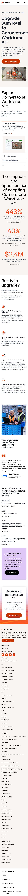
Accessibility (5, 847)
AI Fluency (4, 752)
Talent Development (7, 676)
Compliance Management (9, 748)
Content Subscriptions (8, 707)
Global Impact (6, 841)
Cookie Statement (7, 883)
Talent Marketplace (7, 679)
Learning (4, 698)
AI (3, 165)
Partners (4, 838)
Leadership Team (6, 813)
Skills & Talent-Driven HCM (9, 739)
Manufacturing (6, 793)
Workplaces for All (7, 775)
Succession (5, 686)
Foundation (5, 825)
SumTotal (4, 714)
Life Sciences (5, 790)
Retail (3, 800)
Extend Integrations (7, 726)
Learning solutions (9, 124)
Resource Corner (6, 853)
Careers (4, 835)
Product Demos (6, 856)
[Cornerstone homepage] (14, 629)
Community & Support (8, 651)
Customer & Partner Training (10, 772)
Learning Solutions (7, 695)
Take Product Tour (8, 506)
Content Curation (6, 760)
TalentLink (4, 717)
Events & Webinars (7, 859)
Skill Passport (5, 720)
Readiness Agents (7, 667)
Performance (5, 689)
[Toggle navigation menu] (24, 3)
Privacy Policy (6, 879)
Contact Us (12, 573)
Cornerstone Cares (7, 829)
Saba (3, 710)
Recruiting (4, 683)
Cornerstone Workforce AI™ (9, 661)
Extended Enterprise (7, 701)
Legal (4, 875)
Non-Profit (4, 803)
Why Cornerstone (6, 810)
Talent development (9, 156)
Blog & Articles (6, 862)
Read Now (5, 531)
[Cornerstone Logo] (6, 3)
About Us (4, 822)
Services (4, 723)
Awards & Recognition (8, 844)
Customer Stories (6, 819)
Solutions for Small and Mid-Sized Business (14, 736)
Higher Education (6, 797)
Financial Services (7, 784)
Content (4, 704)
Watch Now (5, 516)
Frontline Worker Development (10, 766)
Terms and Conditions (8, 887)
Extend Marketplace (7, 729)
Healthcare (5, 787)
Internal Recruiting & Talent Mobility (12, 769)
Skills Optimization (7, 673)
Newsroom (5, 832)
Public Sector (5, 781)
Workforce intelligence (10, 160)
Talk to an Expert (11, 62)
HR (2, 692)
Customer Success (7, 816)
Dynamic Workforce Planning (10, 763)
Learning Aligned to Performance (11, 745)
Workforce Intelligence (8, 670)
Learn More (6, 134)
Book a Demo (14, 616)
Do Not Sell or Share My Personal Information (11, 892)
